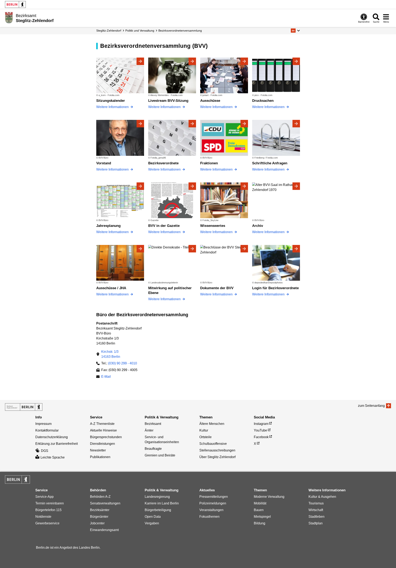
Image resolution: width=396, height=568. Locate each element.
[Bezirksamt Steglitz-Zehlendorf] (23, 407)
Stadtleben (316, 516)
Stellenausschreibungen (217, 450)
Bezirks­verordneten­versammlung (180, 30)
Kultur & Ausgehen (322, 496)
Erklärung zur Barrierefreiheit (56, 443)
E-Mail (106, 377)
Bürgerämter (99, 516)
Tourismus (316, 503)
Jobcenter (97, 523)
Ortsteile (205, 437)
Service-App (44, 496)
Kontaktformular (47, 430)
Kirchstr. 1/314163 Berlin (110, 354)
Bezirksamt (153, 423)
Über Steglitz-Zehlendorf (217, 457)
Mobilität (260, 503)
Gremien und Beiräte (160, 455)
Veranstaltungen (211, 510)
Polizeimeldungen (212, 503)
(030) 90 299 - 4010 (122, 363)
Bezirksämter (99, 510)
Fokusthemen (209, 516)
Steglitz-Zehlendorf (108, 30)
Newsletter (98, 450)
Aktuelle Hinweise (103, 430)
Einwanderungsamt (104, 530)
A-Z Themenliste (102, 423)
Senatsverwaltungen (105, 503)
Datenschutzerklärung (51, 437)
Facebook (261, 437)
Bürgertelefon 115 (48, 510)
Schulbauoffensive (213, 443)
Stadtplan (315, 523)
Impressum (43, 423)
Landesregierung (157, 496)
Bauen (259, 510)
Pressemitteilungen (213, 496)
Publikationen (100, 457)
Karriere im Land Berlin (162, 503)
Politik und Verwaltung (139, 30)
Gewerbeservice (47, 523)
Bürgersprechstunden (106, 437)
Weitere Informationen (113, 107)
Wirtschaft (315, 510)
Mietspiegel (262, 516)
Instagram (261, 423)
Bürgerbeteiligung (158, 510)
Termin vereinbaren (49, 503)
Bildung (259, 523)
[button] (295, 30)
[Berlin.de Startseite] (15, 4)
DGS (44, 450)
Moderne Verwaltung (269, 496)
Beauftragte (153, 448)
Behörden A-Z (100, 496)
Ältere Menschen (211, 423)
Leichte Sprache (53, 457)
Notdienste (43, 516)
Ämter (149, 430)
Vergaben (152, 523)
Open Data (153, 516)
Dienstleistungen (102, 443)
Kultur (203, 430)
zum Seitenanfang (371, 405)
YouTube (260, 430)
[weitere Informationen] (9, 17)
